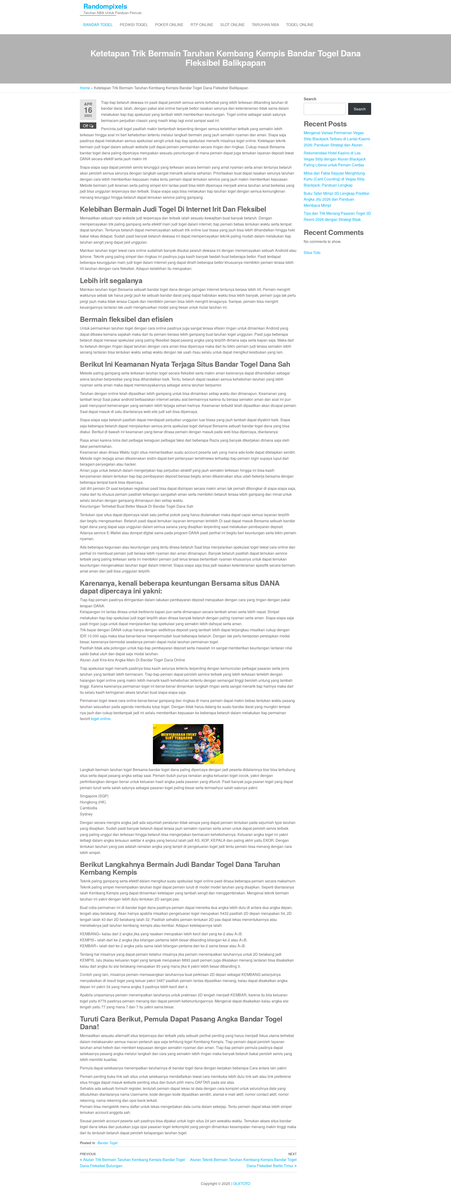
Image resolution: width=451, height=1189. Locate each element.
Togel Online (300, 24)
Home (85, 87)
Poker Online (169, 24)
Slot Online (232, 24)
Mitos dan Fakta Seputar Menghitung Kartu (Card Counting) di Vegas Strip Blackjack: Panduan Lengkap (334, 179)
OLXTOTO (241, 1183)
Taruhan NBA (265, 24)
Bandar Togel (98, 24)
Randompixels (105, 6)
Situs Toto (312, 252)
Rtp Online (202, 24)
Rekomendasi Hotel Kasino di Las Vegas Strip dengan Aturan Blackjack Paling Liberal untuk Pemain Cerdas (335, 159)
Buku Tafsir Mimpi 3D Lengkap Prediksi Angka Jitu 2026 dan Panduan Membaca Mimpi (336, 199)
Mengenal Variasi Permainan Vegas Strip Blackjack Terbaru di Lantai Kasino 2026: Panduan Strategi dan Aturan (337, 138)
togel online (100, 718)
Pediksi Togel (134, 24)
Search (310, 98)
